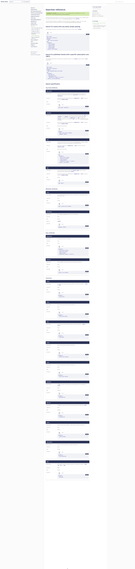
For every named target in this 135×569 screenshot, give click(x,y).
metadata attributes (84, 118)
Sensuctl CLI (34, 24)
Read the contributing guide (35, 54)
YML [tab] (48, 32)
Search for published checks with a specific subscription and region (99, 26)
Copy (88, 34)
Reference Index (34, 43)
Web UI (32, 26)
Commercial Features (35, 14)
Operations (33, 21)
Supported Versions (35, 16)
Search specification (97, 28)
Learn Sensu (33, 46)
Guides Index (33, 23)
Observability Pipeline (35, 19)
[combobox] (125, 1)
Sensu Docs (4, 1)
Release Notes (34, 9)
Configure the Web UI (35, 31)
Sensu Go (33, 7)
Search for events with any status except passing (99, 23)
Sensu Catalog (34, 39)
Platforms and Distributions (37, 12)
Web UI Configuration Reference (35, 38)
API (31, 41)
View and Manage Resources (37, 28)
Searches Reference (35, 35)
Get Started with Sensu (36, 11)
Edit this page (33, 53)
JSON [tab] (51, 32)
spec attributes (77, 142)
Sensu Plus (33, 17)
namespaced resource (67, 18)
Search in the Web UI (35, 29)
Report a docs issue (97, 14)
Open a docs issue (34, 51)
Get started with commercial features (62, 14)
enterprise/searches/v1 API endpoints (73, 22)
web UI (74, 21)
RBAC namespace (63, 214)
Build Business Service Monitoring (35, 33)
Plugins (32, 44)
